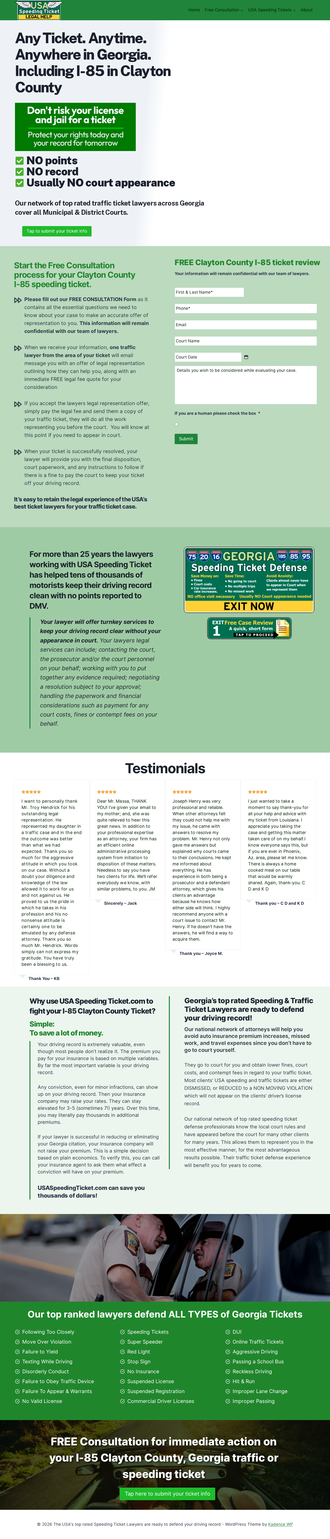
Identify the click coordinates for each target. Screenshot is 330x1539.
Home (194, 9)
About (307, 9)
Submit (186, 438)
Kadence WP (280, 1524)
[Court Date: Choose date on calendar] (246, 357)
